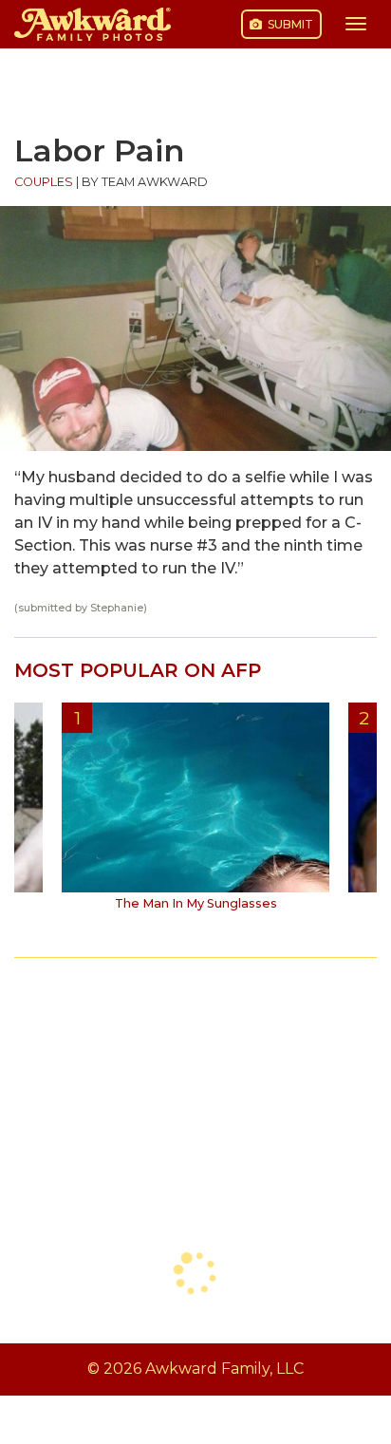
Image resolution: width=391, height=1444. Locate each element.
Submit (289, 24)
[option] (195, 814)
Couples (43, 182)
